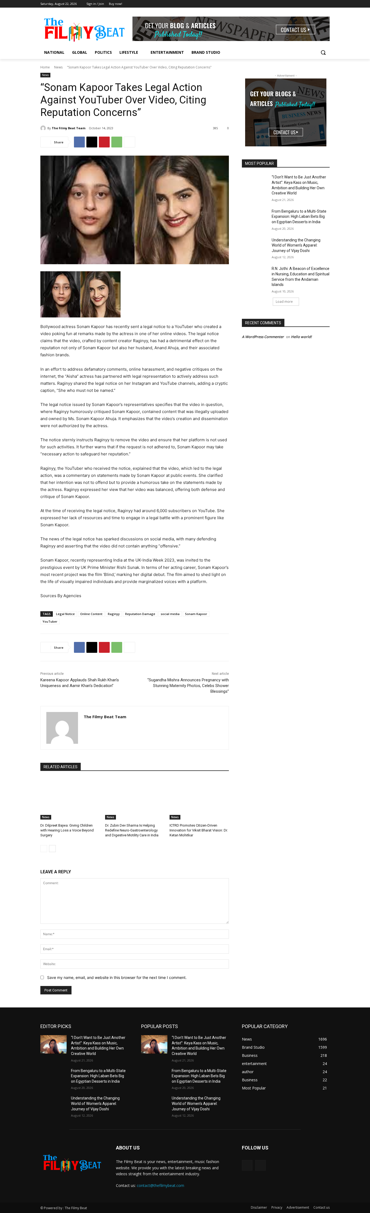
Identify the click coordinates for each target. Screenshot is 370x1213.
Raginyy (114, 614)
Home (45, 67)
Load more (284, 301)
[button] (323, 52)
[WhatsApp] (116, 142)
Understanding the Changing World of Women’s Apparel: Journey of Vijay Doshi (296, 245)
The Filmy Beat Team (68, 128)
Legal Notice (65, 614)
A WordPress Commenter (263, 336)
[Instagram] (326, 4)
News (58, 67)
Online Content (91, 614)
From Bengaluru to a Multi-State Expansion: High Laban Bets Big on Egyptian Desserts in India (299, 216)
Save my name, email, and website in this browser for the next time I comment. (117, 977)
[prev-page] (43, 848)
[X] (91, 142)
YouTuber (50, 621)
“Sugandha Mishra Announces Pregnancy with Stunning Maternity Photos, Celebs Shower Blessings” (188, 686)
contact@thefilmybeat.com (160, 1185)
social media (170, 614)
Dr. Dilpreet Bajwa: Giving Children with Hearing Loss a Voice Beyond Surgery (67, 830)
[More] (129, 142)
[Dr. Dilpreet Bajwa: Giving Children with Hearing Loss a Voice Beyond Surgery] (70, 799)
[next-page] (52, 848)
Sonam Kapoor (196, 614)
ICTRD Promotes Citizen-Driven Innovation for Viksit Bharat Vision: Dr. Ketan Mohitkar (199, 830)
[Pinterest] (104, 142)
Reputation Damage (140, 614)
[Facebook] (319, 4)
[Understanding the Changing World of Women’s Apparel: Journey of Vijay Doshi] (255, 247)
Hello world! (301, 336)
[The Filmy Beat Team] (43, 128)
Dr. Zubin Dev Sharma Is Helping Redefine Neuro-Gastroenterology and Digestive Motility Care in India (131, 830)
